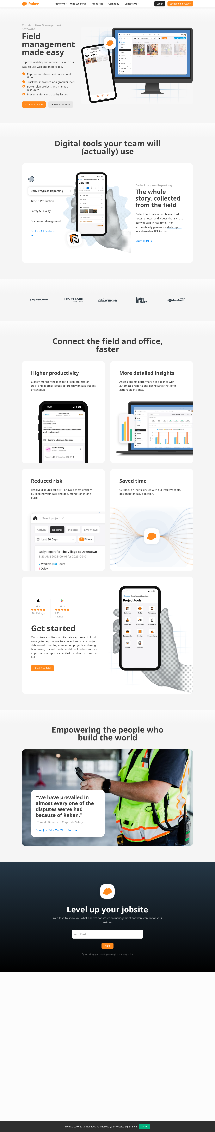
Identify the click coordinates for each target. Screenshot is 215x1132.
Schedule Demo (34, 104)
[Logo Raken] (30, 3)
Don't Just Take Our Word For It (55, 830)
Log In (159, 3)
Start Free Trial (43, 668)
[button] (51, 191)
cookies (78, 1126)
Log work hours (145, 217)
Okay (144, 1126)
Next (107, 945)
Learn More (142, 244)
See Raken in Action (180, 3)
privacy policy (127, 954)
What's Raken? (62, 104)
